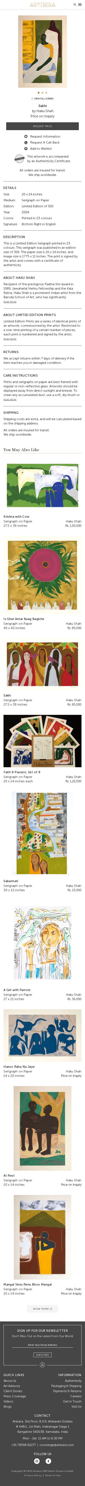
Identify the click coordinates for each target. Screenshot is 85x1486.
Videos (8, 1401)
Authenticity (73, 1381)
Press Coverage (15, 1396)
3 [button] (46, 93)
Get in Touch (72, 1401)
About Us (10, 1381)
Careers (75, 1396)
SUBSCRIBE (42, 1354)
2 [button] (42, 93)
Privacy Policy (32, 1475)
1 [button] (39, 93)
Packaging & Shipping (66, 1386)
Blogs (8, 1406)
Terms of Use (52, 1475)
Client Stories (13, 1391)
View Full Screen (43, 98)
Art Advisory (12, 1386)
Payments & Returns (67, 1391)
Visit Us (76, 1406)
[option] (42, 51)
